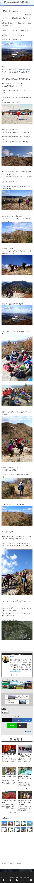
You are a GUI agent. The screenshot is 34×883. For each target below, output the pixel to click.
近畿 (5, 709)
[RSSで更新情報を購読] (16, 675)
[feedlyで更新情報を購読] (14, 675)
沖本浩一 (13, 656)
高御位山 (5, 712)
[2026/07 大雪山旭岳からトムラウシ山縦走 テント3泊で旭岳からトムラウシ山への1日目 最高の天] (17, 829)
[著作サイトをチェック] (11, 675)
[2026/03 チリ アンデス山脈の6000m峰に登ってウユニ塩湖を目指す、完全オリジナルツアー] (4, 823)
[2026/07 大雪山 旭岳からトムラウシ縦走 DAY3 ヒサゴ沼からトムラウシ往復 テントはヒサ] (4, 829)
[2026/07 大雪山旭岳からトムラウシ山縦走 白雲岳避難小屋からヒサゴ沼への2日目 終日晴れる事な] (10, 829)
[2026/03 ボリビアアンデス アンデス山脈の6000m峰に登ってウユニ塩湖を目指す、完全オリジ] (17, 823)
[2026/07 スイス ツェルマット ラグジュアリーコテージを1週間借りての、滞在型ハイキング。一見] (29, 829)
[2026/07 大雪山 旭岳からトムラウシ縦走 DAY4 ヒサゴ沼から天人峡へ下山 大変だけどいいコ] (23, 823)
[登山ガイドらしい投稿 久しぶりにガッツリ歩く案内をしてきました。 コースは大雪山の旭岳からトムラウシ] (23, 829)
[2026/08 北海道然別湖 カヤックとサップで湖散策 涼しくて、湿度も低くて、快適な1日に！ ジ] (29, 823)
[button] (22, 725)
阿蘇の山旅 (22, 69)
